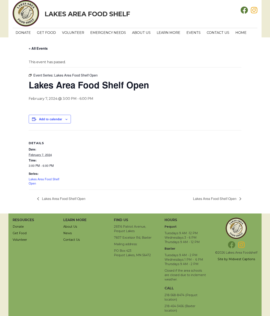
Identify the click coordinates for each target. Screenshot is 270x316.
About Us (141, 33)
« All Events (38, 48)
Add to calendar (50, 119)
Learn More (168, 33)
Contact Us (218, 33)
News (67, 233)
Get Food (46, 33)
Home (241, 33)
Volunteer (73, 33)
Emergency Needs (108, 33)
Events (193, 33)
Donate (23, 33)
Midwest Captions (242, 259)
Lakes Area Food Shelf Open (63, 198)
